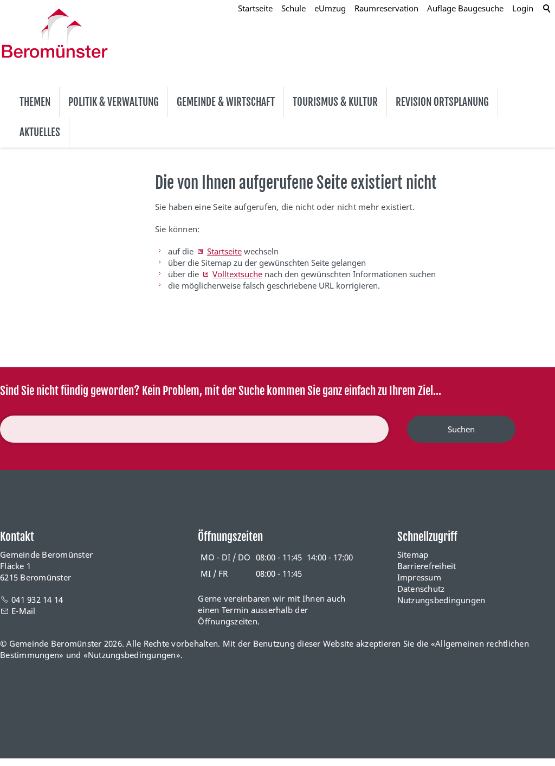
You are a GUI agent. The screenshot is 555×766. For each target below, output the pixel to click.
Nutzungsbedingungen (441, 600)
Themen (35, 101)
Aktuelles (40, 132)
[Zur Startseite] (54, 33)
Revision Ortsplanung (442, 101)
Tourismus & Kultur (335, 101)
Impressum (419, 577)
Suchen (461, 429)
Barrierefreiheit (426, 565)
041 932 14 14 (37, 599)
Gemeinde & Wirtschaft (226, 101)
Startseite (224, 251)
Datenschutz (421, 588)
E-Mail (23, 610)
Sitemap (413, 554)
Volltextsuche (237, 274)
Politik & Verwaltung (113, 101)
